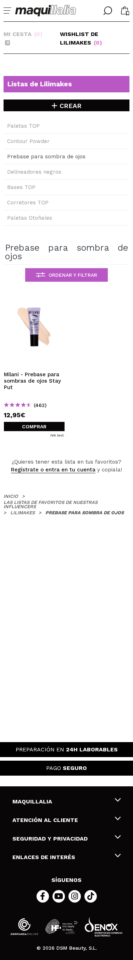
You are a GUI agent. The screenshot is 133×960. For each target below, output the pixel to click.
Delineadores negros (34, 172)
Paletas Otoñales (29, 218)
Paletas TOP (23, 126)
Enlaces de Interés (43, 857)
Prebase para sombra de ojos (46, 156)
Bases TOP (21, 187)
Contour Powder (28, 141)
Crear (69, 105)
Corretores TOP (28, 202)
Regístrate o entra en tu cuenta (53, 469)
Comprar (34, 426)
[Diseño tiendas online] (103, 926)
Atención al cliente (45, 820)
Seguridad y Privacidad (50, 838)
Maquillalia (32, 801)
